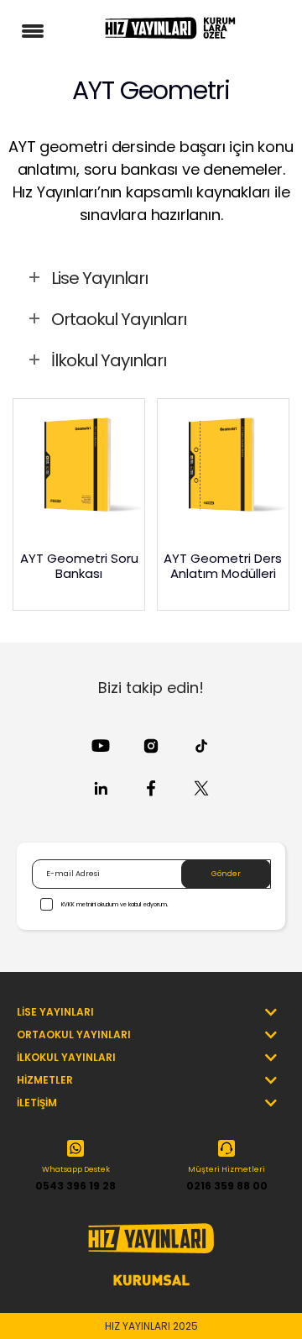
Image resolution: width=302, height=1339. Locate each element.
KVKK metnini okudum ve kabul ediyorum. (114, 904)
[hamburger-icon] (36, 27)
